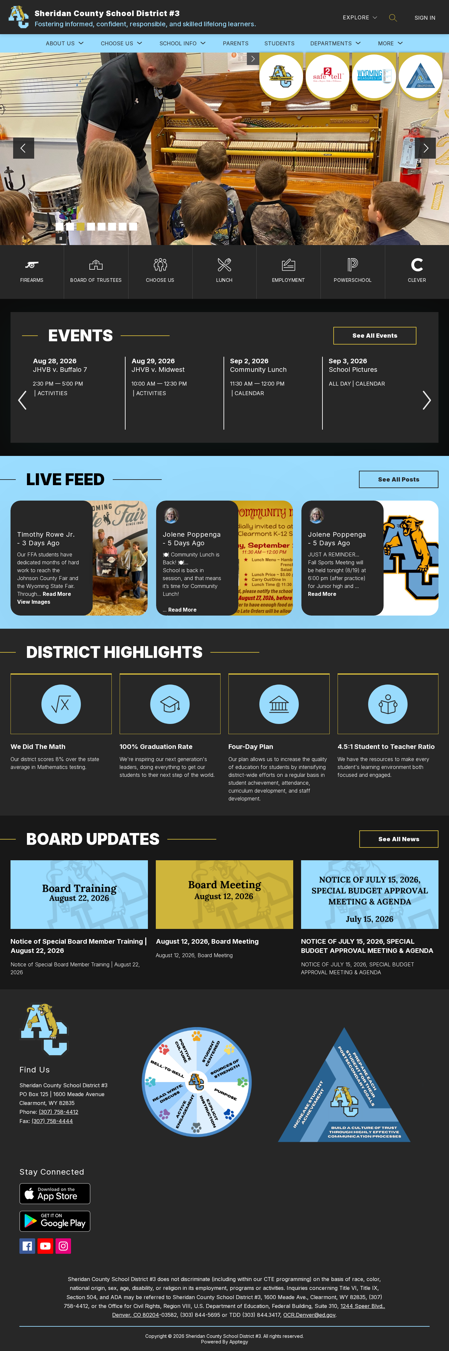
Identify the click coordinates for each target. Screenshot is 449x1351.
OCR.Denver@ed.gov (309, 1315)
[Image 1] (59, 227)
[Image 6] (112, 227)
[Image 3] (80, 227)
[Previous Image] (23, 149)
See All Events (374, 335)
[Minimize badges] (253, 59)
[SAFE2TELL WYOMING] (327, 77)
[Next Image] (425, 149)
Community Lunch (260, 369)
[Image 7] (123, 227)
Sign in (425, 17)
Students (279, 43)
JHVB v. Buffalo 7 (62, 369)
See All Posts (398, 479)
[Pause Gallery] (61, 238)
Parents (235, 43)
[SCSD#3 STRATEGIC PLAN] (420, 77)
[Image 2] (70, 227)
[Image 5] (102, 227)
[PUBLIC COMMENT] (281, 77)
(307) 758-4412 (58, 1112)
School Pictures (355, 369)
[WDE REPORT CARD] (374, 77)
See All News (398, 839)
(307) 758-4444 (52, 1121)
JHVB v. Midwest (160, 369)
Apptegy (238, 1341)
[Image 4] (91, 227)
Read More (57, 594)
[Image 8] (133, 227)
